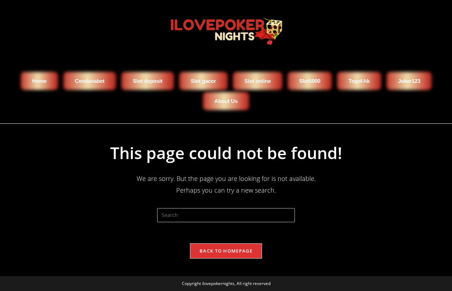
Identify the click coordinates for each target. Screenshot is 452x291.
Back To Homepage (226, 251)
